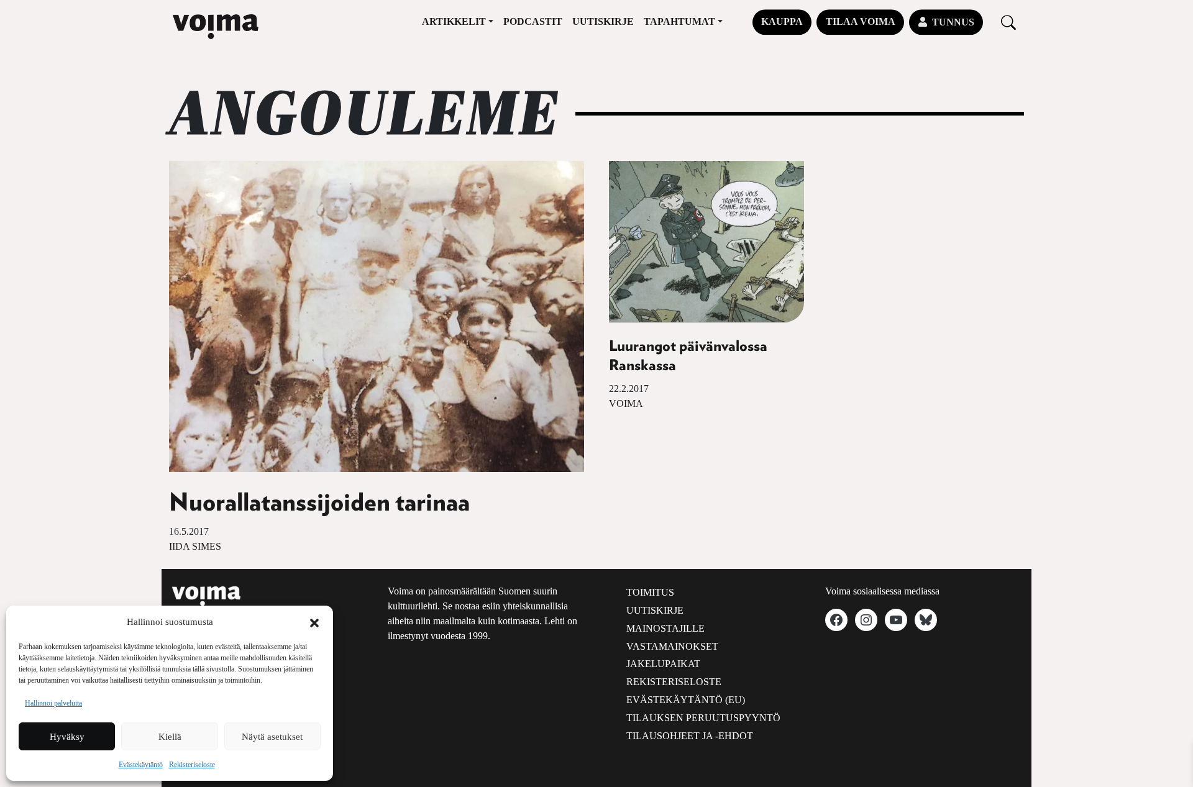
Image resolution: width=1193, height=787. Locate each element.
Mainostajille (665, 628)
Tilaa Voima (860, 21)
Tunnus (953, 22)
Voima (626, 403)
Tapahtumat (679, 21)
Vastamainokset (672, 646)
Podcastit (532, 21)
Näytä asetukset (272, 737)
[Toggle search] (1008, 22)
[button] (314, 622)
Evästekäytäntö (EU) (685, 699)
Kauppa (782, 21)
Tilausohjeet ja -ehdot (689, 735)
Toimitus (650, 592)
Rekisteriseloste (192, 764)
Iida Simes (195, 546)
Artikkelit (454, 21)
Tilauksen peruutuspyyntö (703, 717)
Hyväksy (67, 737)
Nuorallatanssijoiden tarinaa (319, 503)
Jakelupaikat (663, 663)
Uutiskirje (603, 21)
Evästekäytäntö (141, 764)
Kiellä (169, 737)
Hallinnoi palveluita (53, 703)
